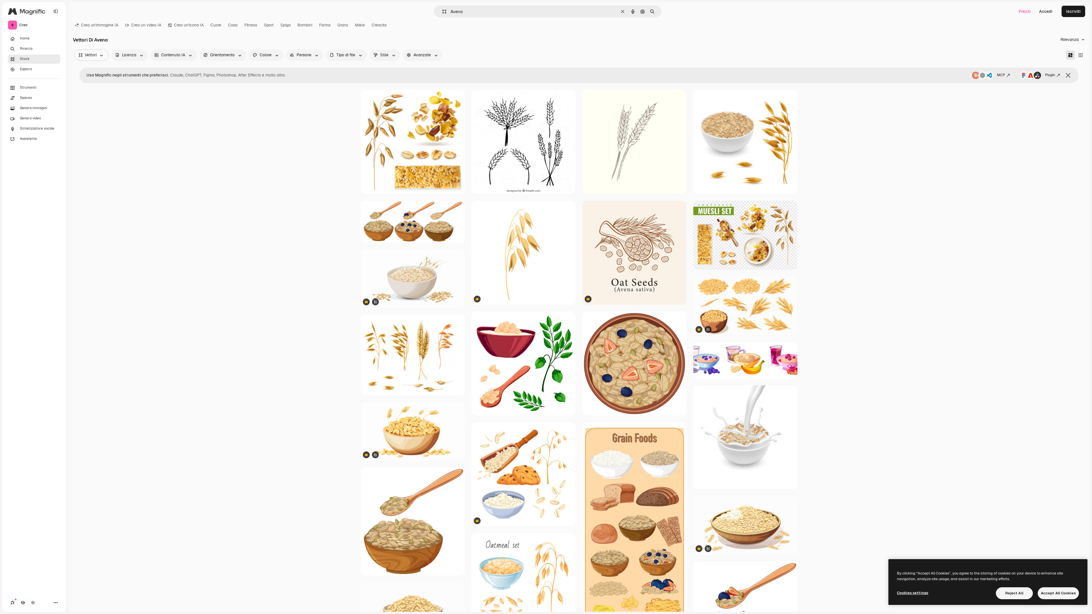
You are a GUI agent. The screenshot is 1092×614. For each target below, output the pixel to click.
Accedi (1045, 11)
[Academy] (22, 602)
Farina (324, 25)
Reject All (1014, 593)
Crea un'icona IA (189, 25)
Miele (360, 25)
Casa (232, 25)
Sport (269, 25)
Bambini (304, 25)
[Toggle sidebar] (55, 11)
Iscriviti (1073, 11)
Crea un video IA (146, 25)
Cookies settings (912, 592)
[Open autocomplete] (442, 11)
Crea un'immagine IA (99, 25)
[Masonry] (1070, 55)
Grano (342, 25)
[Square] (1080, 55)
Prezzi (1025, 11)
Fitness (250, 25)
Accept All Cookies (1058, 593)
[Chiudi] (1068, 75)
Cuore (215, 25)
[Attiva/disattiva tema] (33, 602)
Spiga (285, 25)
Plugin (1050, 75)
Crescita (379, 25)
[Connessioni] (12, 602)
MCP (1001, 75)
